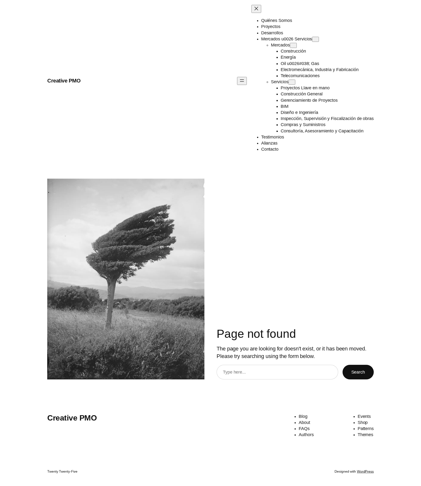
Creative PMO (63, 81)
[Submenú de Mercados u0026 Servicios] (315, 39)
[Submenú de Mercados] (293, 45)
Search (358, 372)
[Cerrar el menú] (256, 9)
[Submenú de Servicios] (291, 82)
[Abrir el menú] (242, 81)
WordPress (365, 471)
